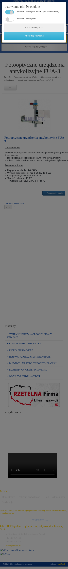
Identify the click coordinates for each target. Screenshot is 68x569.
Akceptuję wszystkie (34, 36)
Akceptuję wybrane (34, 27)
